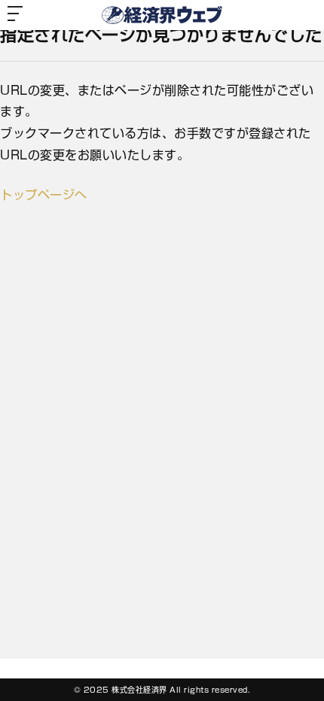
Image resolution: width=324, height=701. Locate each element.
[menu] (15, 15)
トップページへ (43, 195)
